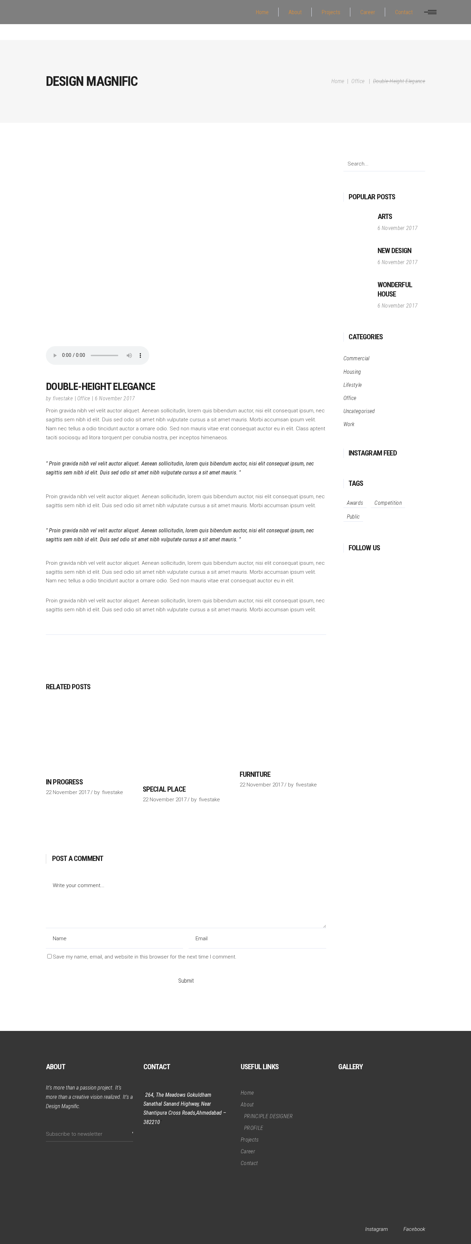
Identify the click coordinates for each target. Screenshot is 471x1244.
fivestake (63, 398)
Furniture (255, 774)
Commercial (356, 358)
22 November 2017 (68, 792)
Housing (352, 372)
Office (357, 81)
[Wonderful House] (357, 295)
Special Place (164, 789)
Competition (388, 503)
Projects (250, 1139)
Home (337, 81)
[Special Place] (186, 741)
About (247, 1104)
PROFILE (253, 1128)
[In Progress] (89, 738)
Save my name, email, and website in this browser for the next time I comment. (145, 957)
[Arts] (357, 225)
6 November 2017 (115, 398)
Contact (249, 1163)
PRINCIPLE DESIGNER (268, 1116)
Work (349, 424)
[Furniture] (283, 734)
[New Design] (357, 259)
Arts (385, 216)
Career (248, 1151)
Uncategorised (359, 411)
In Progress (64, 782)
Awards (355, 503)
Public (353, 516)
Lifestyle (352, 385)
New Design (395, 251)
